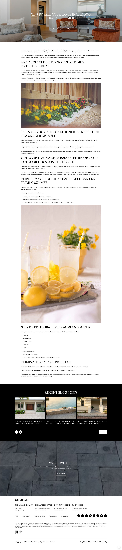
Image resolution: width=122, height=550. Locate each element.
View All (102, 432)
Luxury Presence (50, 542)
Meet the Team (26, 516)
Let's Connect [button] (61, 473)
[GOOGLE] (101, 515)
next (20, 432)
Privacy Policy (103, 542)
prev (16, 432)
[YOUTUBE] (90, 515)
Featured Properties (39, 516)
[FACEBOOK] (78, 515)
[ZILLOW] (97, 515)
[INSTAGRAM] (82, 515)
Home (16, 516)
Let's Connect (65, 516)
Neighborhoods (53, 516)
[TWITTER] (94, 515)
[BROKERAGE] (105, 515)
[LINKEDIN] (86, 515)
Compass (47, 523)
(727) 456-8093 (19, 508)
